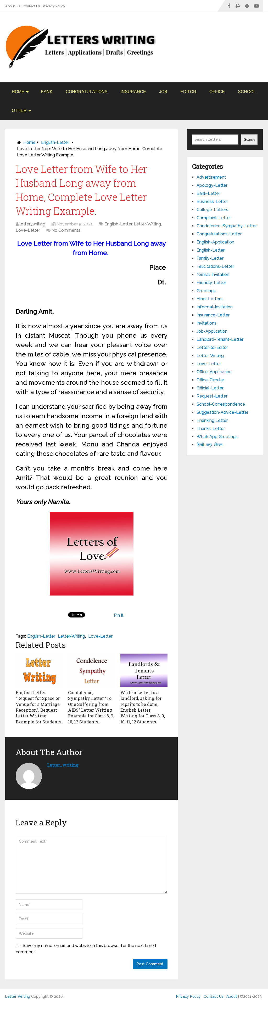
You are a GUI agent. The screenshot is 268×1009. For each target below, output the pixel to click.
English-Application (215, 242)
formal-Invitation (213, 274)
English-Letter (55, 142)
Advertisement (211, 177)
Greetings (206, 290)
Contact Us (31, 6)
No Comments (66, 230)
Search (249, 139)
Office (217, 91)
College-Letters (212, 209)
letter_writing (32, 224)
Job (163, 91)
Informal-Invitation (215, 306)
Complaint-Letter (214, 217)
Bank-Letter (208, 193)
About (231, 996)
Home (18, 91)
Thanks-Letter (211, 428)
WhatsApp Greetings (217, 436)
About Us (12, 6)
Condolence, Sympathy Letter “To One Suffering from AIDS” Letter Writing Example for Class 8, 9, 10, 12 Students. (91, 707)
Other (19, 110)
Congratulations (87, 91)
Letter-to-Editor (212, 347)
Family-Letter (210, 258)
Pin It (119, 615)
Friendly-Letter (211, 282)
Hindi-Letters (209, 298)
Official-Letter (210, 388)
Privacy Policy (54, 6)
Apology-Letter (212, 185)
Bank (47, 91)
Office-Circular (210, 379)
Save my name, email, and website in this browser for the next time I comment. (86, 948)
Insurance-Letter (213, 315)
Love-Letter (28, 230)
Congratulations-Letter (219, 233)
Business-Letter (212, 201)
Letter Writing (17, 996)
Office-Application (214, 371)
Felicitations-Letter (215, 266)
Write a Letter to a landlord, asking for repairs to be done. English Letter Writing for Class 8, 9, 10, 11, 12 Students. (142, 707)
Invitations (206, 323)
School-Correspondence (221, 404)
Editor (188, 91)
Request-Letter (212, 396)
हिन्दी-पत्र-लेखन (209, 444)
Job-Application (212, 331)
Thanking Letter (212, 420)
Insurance (133, 91)
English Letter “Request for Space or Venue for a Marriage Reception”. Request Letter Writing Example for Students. (39, 707)
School (247, 91)
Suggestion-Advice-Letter (222, 412)
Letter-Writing (147, 224)
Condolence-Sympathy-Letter (227, 225)
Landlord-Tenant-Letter (220, 339)
